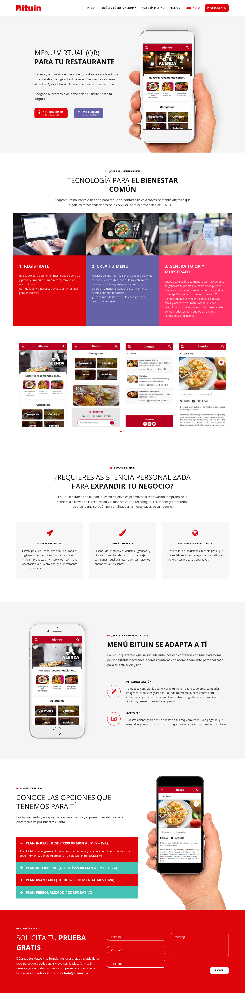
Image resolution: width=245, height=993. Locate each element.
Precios (175, 8)
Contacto (192, 8)
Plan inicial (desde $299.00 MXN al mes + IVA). (67, 843)
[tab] (77, 843)
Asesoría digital (153, 8)
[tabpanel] (42, 385)
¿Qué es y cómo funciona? (118, 8)
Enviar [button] (219, 970)
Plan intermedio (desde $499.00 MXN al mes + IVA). (72, 867)
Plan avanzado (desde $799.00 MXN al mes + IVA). (70, 880)
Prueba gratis (216, 8)
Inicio (91, 8)
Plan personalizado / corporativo (59, 892)
